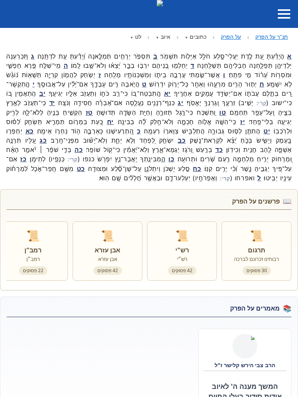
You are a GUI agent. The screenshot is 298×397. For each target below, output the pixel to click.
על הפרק (231, 36)
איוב (165, 36)
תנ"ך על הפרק (271, 36)
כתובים (198, 36)
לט (138, 36)
